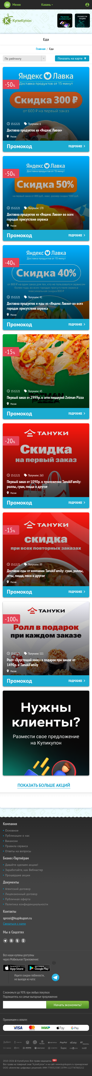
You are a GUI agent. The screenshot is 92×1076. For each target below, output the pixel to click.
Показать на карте (70, 58)
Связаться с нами (14, 924)
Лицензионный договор (21, 894)
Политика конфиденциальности (26, 904)
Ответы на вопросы (18, 851)
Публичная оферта (17, 899)
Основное (11, 830)
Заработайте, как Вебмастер (24, 870)
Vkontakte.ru (11, 940)
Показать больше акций (44, 785)
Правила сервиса (16, 846)
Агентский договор (18, 889)
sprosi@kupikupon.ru (17, 918)
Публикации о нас (17, 835)
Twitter (17, 940)
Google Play (39, 968)
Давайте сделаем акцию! (21, 865)
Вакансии (11, 841)
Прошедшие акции (17, 875)
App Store (14, 968)
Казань (46, 5)
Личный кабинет (87, 4)
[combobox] (24, 58)
